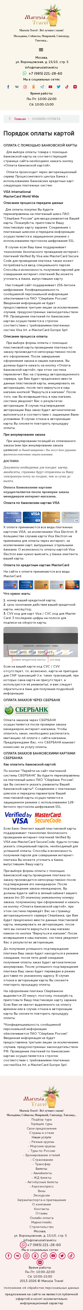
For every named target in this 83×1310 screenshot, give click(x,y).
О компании (41, 1204)
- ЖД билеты (41, 1178)
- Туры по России (41, 1151)
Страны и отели (41, 1133)
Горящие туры (41, 1124)
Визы (41, 1191)
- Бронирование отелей (41, 1155)
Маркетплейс (41, 1222)
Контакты (41, 1209)
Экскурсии (41, 1195)
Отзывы (41, 1213)
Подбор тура (41, 1120)
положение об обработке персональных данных (41, 1288)
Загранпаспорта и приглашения (41, 1200)
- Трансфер (41, 1164)
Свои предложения (41, 1128)
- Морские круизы (41, 1146)
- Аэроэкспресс (41, 1186)
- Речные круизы (41, 1142)
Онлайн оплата (41, 1218)
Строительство (42, 1227)
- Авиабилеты (41, 1173)
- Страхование (41, 1160)
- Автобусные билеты (41, 1182)
